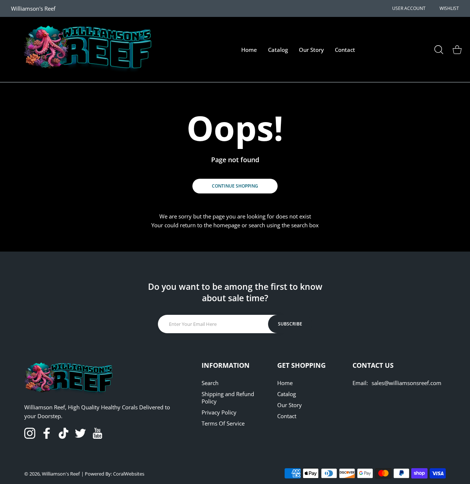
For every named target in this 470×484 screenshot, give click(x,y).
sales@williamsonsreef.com (406, 383)
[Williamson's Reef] (84, 49)
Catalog (286, 394)
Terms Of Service (223, 423)
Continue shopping (235, 186)
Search (210, 383)
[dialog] (439, 49)
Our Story (289, 405)
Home (285, 383)
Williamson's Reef (61, 473)
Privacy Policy (219, 412)
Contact (286, 416)
